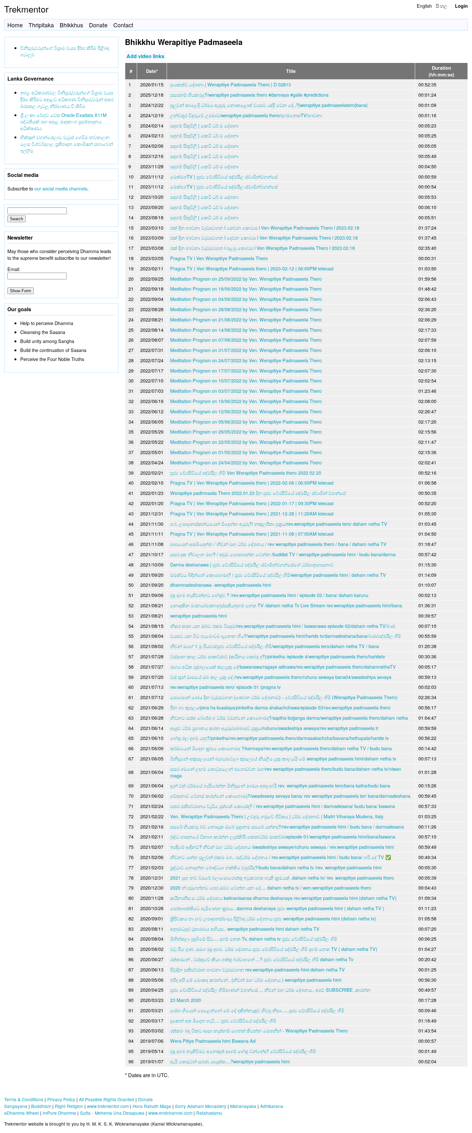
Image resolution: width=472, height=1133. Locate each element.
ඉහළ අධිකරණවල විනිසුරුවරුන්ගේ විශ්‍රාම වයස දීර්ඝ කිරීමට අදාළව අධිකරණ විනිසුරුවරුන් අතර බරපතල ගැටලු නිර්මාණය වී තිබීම (66, 99)
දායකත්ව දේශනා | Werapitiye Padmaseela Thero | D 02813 (230, 84)
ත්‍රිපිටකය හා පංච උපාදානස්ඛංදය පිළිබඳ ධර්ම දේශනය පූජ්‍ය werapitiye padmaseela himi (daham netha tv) (273, 918)
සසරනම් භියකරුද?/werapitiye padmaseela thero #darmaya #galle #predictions (249, 94)
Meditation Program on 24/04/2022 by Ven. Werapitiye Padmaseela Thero (246, 462)
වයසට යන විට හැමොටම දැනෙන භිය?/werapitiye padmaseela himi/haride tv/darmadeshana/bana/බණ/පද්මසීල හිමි (285, 635)
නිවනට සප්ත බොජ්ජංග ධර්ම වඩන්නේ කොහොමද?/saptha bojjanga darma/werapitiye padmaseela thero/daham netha (289, 717)
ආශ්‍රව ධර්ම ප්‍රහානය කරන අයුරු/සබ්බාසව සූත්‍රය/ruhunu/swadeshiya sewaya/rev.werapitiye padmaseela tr (274, 728)
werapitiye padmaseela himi (198, 615)
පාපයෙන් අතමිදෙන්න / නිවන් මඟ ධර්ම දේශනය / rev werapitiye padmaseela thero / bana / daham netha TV (278, 543)
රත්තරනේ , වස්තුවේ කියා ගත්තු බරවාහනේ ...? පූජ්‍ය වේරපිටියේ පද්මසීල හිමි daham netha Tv (261, 959)
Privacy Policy (61, 1099)
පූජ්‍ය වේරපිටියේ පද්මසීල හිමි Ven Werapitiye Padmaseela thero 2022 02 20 (245, 472)
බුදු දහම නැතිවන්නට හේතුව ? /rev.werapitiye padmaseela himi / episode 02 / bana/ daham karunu (269, 595)
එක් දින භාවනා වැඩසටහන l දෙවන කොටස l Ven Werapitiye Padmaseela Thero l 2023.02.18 (264, 237)
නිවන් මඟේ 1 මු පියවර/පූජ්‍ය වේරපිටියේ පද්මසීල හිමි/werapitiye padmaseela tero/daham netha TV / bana (274, 646)
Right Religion (69, 1106)
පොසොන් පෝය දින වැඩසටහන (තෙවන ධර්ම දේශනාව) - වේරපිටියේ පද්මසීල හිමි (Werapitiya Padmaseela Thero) (284, 697)
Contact (123, 25)
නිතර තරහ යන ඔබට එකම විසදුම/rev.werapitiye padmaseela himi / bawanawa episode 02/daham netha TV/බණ (282, 625)
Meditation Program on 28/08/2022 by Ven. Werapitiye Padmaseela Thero (246, 309)
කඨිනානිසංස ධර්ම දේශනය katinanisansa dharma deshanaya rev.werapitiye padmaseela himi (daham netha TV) (283, 897)
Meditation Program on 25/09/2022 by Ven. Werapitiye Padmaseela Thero (246, 278)
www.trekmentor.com (108, 1106)
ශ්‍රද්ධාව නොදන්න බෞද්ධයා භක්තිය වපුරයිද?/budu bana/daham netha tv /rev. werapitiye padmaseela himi (275, 867)
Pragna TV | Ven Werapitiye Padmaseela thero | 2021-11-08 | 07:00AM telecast (252, 533)
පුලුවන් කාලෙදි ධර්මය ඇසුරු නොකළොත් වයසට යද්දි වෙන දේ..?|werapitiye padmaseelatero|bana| (269, 104)
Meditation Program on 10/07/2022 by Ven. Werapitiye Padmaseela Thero (246, 380)
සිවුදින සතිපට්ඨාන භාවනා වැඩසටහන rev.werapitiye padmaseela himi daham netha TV (257, 969)
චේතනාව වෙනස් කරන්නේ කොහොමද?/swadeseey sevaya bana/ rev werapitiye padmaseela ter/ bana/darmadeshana (290, 795)
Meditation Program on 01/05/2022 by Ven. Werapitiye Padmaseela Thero (246, 452)
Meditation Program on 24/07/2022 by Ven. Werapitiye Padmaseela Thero (246, 360)
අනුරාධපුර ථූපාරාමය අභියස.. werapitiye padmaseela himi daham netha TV (244, 928)
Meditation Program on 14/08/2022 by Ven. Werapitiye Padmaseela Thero (246, 329)
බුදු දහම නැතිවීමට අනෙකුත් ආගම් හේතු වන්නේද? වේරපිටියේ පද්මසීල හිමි (243, 1051)
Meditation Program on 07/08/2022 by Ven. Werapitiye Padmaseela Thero (246, 339)
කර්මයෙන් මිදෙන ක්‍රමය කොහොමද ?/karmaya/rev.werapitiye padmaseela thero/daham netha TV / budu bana (281, 748)
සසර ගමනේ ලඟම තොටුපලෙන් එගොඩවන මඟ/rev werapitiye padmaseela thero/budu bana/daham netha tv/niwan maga (285, 772)
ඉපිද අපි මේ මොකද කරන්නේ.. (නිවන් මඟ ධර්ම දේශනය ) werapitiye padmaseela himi (255, 979)
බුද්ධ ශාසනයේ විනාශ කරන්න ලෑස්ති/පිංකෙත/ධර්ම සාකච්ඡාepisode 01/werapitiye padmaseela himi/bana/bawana (282, 836)
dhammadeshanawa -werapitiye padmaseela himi (220, 584)
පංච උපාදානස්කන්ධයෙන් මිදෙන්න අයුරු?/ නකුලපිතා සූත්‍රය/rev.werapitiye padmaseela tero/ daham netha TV (278, 523)
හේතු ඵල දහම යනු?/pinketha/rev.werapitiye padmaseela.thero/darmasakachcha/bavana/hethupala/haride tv (279, 737)
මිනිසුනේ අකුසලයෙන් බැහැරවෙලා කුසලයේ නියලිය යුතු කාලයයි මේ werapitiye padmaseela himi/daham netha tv (283, 758)
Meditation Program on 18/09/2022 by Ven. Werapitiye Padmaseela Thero (246, 288)
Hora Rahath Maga (152, 1106)
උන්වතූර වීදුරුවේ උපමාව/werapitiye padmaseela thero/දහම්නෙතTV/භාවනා (246, 115)
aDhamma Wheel (21, 1113)
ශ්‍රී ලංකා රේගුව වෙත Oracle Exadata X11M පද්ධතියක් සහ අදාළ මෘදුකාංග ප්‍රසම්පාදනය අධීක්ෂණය (63, 121)
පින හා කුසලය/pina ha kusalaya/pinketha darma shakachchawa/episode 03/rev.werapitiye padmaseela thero (280, 707)
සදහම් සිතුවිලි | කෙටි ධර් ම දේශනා (204, 125)
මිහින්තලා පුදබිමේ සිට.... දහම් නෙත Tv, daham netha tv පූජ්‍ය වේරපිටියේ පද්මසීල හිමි (253, 938)
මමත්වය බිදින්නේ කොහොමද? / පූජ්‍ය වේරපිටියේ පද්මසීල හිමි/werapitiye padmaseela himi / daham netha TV (278, 574)
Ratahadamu (209, 1113)
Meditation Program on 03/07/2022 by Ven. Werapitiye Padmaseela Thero (246, 390)
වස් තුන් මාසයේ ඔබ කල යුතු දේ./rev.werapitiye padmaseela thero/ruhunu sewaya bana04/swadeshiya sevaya (280, 676)
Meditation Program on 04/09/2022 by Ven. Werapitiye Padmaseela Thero (246, 298)
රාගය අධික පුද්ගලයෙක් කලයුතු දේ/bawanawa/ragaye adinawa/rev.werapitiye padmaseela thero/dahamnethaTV (283, 666)
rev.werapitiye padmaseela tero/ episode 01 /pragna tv (225, 686)
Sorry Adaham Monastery (200, 1106)
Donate (98, 25)
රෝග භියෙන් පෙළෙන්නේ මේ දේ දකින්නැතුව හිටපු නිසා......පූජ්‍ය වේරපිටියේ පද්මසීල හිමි (257, 1010)
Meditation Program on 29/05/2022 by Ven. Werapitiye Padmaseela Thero (246, 431)
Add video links (145, 55)
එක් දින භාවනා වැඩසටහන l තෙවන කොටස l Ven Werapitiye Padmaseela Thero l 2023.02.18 (264, 227)
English (424, 5)
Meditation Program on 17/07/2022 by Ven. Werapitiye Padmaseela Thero (246, 370)
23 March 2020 (185, 1000)
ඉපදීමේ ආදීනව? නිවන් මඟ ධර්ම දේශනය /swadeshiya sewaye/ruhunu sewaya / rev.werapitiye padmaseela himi (282, 846)
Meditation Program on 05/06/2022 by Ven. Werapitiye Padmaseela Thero (246, 421)
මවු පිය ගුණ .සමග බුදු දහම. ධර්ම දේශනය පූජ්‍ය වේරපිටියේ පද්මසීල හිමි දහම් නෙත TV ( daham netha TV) (273, 948)
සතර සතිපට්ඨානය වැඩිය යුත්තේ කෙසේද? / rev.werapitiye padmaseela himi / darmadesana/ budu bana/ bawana (282, 806)
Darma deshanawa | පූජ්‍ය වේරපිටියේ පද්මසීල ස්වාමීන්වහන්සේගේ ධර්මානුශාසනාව (252, 564)
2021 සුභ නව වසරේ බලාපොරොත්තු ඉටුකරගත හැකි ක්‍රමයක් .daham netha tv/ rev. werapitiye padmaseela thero (282, 877)
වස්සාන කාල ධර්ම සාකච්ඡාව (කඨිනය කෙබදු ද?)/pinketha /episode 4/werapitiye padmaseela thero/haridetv (277, 656)
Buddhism (41, 1106)
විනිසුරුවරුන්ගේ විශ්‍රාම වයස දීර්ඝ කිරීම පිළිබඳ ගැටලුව (64, 51)
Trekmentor (26, 9)
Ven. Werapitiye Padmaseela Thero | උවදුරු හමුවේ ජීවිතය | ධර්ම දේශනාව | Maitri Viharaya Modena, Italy (276, 816)
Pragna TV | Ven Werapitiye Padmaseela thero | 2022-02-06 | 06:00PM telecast (252, 482)
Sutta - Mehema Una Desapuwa (112, 1113)
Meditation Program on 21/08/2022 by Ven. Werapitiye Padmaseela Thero (246, 319)
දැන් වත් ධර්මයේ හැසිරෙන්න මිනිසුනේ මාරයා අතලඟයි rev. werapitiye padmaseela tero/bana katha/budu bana (280, 785)
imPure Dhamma (59, 1113)
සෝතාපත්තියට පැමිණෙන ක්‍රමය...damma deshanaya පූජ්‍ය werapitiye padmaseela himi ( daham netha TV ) (277, 908)
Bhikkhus (71, 25)
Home (15, 25)
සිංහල (441, 5)
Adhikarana (271, 1106)
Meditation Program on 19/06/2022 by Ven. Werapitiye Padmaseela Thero (246, 401)
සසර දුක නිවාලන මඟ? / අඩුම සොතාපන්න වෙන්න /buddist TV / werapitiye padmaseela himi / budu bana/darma (283, 554)
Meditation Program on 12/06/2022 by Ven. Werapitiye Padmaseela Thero (246, 411)
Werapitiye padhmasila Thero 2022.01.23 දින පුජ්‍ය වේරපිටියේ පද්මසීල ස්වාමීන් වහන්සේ (258, 492)
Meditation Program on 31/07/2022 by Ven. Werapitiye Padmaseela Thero (246, 350)
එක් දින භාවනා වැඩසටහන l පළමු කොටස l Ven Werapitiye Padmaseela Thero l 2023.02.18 (262, 247)
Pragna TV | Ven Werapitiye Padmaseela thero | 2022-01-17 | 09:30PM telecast (252, 503)
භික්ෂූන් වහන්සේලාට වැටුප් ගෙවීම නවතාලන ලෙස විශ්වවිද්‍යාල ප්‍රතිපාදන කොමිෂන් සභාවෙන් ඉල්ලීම (66, 144)
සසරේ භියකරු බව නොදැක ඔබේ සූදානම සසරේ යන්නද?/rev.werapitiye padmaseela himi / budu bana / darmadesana (287, 826)
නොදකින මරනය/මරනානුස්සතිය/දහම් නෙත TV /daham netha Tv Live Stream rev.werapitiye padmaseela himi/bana (286, 605)
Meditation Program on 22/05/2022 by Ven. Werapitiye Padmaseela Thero (246, 441)
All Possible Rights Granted (106, 1099)
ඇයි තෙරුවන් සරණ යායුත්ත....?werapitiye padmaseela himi (230, 1061)
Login (461, 6)
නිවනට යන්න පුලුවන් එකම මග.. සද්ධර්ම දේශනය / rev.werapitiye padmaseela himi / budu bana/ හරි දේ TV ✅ (280, 857)
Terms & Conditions (23, 1099)
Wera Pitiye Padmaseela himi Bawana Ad (213, 1040)
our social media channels (60, 188)
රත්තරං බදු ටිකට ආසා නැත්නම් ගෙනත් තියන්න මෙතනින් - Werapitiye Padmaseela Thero (259, 1030)
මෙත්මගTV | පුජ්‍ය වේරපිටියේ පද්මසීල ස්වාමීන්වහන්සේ (224, 176)
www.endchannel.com (170, 1113)
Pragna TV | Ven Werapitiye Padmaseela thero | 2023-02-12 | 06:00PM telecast (252, 268)
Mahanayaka (243, 1106)
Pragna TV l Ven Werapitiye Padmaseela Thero (219, 258)
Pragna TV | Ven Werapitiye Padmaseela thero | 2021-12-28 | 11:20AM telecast (252, 513)
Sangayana (15, 1106)
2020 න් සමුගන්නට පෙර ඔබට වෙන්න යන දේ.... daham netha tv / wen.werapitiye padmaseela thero (270, 887)
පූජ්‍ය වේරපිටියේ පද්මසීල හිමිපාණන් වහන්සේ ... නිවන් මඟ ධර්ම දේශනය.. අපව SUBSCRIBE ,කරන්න (270, 989)
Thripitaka (41, 25)
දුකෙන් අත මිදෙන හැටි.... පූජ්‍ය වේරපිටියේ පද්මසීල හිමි (223, 1020)
